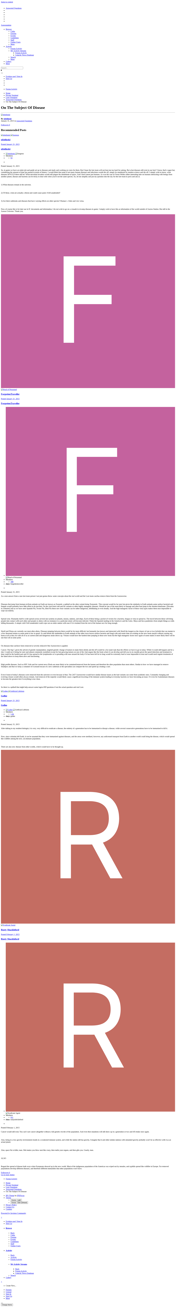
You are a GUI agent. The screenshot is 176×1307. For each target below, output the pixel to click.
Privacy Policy (11, 1205)
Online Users (15, 42)
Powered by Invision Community (13, 1213)
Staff (12, 40)
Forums (13, 34)
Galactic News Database (24, 55)
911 (12, 1117)
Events (13, 36)
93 (11, 158)
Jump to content (7, 2)
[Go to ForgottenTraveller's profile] (88, 387)
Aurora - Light (16, 1200)
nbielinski (7, 119)
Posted (10, 144)
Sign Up (9, 79)
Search (13, 57)
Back (12, 1233)
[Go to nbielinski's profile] (5, 115)
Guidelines (15, 38)
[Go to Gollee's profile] (4, 691)
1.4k (12, 714)
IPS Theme (10, 1196)
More (13, 44)
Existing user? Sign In (14, 76)
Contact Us (10, 1207)
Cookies (9, 1209)
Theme (8, 1198)
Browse (9, 29)
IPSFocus (20, 1196)
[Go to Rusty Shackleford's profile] (88, 923)
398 (12, 582)
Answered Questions (24, 121)
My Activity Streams (18, 51)
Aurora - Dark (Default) (19, 1203)
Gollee (4, 696)
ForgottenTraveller (10, 394)
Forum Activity (16, 49)
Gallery (8, 61)
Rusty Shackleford (10, 930)
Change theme (7, 1305)
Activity (9, 46)
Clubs (13, 31)
